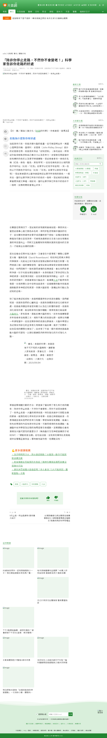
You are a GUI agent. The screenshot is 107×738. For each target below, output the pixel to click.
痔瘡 (96, 168)
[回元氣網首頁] (12, 5)
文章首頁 (70, 724)
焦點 (5, 11)
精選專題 (48, 724)
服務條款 (44, 730)
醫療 (30, 11)
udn (4, 53)
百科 (37, 11)
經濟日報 (51, 5)
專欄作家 (78, 724)
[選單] (103, 5)
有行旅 (77, 5)
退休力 (59, 11)
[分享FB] (5, 131)
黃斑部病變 (79, 185)
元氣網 (10, 53)
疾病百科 (56, 724)
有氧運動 (55, 420)
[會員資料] (99, 5)
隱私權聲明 (57, 730)
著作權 (50, 730)
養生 (12, 11)
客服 (29, 730)
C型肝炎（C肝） (81, 181)
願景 (85, 5)
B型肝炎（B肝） (81, 177)
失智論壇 (21, 11)
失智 (68, 11)
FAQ (25, 730)
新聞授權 (36, 730)
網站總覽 (88, 730)
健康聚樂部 (39, 724)
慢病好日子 (85, 11)
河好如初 (60, 5)
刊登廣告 (19, 730)
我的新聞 (92, 5)
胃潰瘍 (92, 181)
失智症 (95, 173)
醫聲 (75, 11)
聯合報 (42, 5)
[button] (103, 11)
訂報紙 (73, 730)
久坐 (56, 279)
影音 (44, 11)
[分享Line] (5, 138)
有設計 (69, 5)
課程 (51, 11)
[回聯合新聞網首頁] (5, 5)
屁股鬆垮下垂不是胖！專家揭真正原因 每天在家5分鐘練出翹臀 (40, 18)
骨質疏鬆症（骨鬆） (82, 173)
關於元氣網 (29, 724)
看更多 (101, 84)
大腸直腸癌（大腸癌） (83, 168)
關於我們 (80, 730)
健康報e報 (42, 714)
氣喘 (88, 185)
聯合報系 (66, 730)
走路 (38, 130)
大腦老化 (14, 313)
